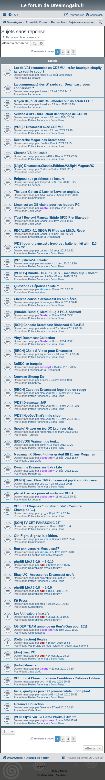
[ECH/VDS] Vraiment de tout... (36, 441)
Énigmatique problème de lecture (39, 179)
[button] (73, 51)
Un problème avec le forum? (45, 567)
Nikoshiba (46, 431)
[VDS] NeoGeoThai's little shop (37, 415)
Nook (43, 74)
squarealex (46, 354)
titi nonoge (46, 302)
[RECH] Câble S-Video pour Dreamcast (43, 351)
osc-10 (44, 483)
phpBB (41, 766)
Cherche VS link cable (30, 153)
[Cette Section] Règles (30, 639)
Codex (44, 169)
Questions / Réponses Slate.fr (36, 286)
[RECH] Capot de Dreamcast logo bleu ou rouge (50, 389)
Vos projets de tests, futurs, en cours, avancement (58, 645)
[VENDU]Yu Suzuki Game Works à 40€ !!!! (45, 717)
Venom (44, 289)
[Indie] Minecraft (26, 665)
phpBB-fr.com (59, 770)
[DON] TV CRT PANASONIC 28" (37, 523)
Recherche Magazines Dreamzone (39, 140)
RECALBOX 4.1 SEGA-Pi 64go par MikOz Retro (49, 230)
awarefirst (46, 577)
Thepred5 (45, 182)
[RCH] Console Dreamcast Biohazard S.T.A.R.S (49, 325)
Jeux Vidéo (34, 172)
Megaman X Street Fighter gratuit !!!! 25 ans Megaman (54, 454)
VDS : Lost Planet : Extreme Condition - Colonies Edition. (57, 678)
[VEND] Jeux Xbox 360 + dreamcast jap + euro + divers (55, 480)
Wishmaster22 (48, 328)
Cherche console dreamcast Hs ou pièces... (46, 299)
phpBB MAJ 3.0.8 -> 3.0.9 (33, 587)
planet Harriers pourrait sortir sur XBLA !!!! (46, 493)
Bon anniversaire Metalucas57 (36, 549)
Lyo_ (43, 513)
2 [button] (62, 51)
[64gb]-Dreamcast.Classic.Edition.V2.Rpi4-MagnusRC (54, 166)
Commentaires (36, 197)
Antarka (44, 104)
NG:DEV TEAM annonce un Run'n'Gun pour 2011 (50, 626)
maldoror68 (46, 694)
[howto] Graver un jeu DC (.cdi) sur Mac (44, 428)
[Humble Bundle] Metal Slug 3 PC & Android (47, 312)
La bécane (34, 77)
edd (42, 564)
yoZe (43, 526)
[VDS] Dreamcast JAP (30, 402)
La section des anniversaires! (45, 554)
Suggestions (35, 606)
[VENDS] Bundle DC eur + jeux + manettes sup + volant (55, 273)
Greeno (44, 707)
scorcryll (45, 367)
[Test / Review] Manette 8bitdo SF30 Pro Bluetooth (51, 217)
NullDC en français (28, 364)
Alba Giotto (46, 195)
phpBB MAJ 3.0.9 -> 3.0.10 (33, 561)
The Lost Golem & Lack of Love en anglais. (46, 192)
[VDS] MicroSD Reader (31, 260)
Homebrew (34, 382)
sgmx (43, 444)
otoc (42, 603)
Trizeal (44, 380)
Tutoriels (33, 434)
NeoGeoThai (47, 392)
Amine (43, 91)
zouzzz (44, 539)
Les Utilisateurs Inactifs (31, 613)
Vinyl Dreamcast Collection (34, 338)
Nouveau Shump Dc (29, 377)
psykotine (46, 457)
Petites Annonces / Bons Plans (46, 120)
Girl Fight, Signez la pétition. (36, 536)
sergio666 (46, 276)
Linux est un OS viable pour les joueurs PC (47, 204)
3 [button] (68, 51)
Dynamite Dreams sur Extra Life (38, 467)
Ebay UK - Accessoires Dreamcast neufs (44, 574)
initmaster (45, 263)
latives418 (46, 156)
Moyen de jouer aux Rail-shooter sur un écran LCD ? (53, 101)
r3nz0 (43, 143)
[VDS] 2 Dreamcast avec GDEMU (38, 127)
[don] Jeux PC (24, 652)
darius (43, 117)
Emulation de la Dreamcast (44, 236)
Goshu (44, 207)
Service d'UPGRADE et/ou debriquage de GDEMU (51, 114)
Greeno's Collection (29, 704)
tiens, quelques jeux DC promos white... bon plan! (52, 691)
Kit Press (21, 600)
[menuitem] (13, 15)
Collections (34, 710)
